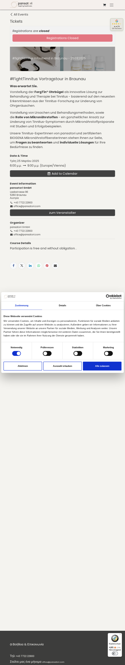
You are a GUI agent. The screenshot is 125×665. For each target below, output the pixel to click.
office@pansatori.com (53, 662)
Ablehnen (23, 366)
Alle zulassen (102, 366)
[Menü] (120, 635)
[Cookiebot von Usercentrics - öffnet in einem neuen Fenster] (108, 296)
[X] (21, 265)
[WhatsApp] (38, 265)
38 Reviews (117, 28)
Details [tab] (62, 305)
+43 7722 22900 (25, 656)
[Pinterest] (46, 265)
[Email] (55, 265)
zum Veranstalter (62, 213)
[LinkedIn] (30, 265)
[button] (62, 173)
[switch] (47, 353)
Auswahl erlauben (62, 366)
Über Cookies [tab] (103, 305)
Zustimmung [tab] (22, 305)
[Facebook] (13, 265)
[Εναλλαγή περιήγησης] (111, 5)
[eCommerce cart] (104, 5)
